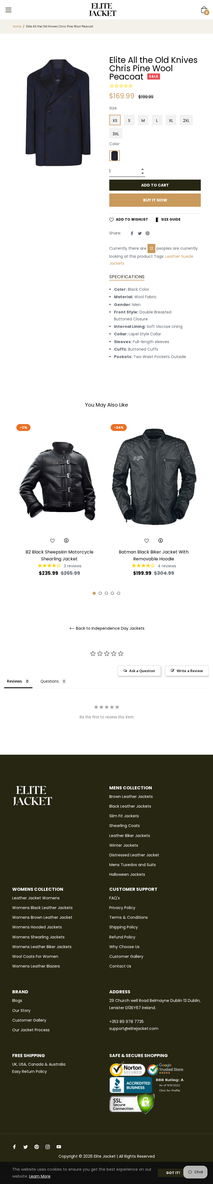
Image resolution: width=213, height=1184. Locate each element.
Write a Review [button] (190, 670)
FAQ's (114, 898)
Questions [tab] (49, 681)
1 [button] (94, 593)
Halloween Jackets (127, 874)
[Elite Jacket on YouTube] (59, 1146)
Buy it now (155, 200)
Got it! (173, 1172)
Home (17, 26)
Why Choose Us (124, 947)
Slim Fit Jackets (124, 816)
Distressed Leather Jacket (134, 855)
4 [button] (112, 593)
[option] (59, 508)
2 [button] (100, 593)
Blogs (17, 1000)
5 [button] (118, 593)
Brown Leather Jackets (131, 796)
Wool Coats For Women (35, 956)
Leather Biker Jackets (129, 835)
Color (114, 144)
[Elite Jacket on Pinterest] (36, 1146)
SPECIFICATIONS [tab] (126, 277)
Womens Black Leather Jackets (42, 907)
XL (171, 120)
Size (113, 108)
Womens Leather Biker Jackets (42, 947)
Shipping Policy (123, 927)
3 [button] (106, 593)
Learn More (39, 1176)
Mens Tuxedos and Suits (132, 864)
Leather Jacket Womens (36, 898)
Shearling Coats (124, 825)
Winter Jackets (123, 845)
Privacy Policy (122, 907)
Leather (172, 256)
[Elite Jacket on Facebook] (14, 1146)
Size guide (170, 219)
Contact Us (120, 966)
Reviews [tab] (14, 681)
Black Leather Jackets (130, 806)
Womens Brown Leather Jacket (42, 917)
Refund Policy (122, 937)
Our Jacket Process (31, 1030)
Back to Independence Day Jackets (109, 628)
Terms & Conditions (128, 917)
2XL (186, 120)
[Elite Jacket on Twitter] (25, 1146)
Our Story (21, 1010)
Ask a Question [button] (142, 670)
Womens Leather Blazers (36, 966)
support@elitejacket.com (133, 1028)
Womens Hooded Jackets (37, 927)
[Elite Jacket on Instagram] (47, 1146)
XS (115, 120)
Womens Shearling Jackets (38, 937)
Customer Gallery (126, 956)
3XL (116, 134)
